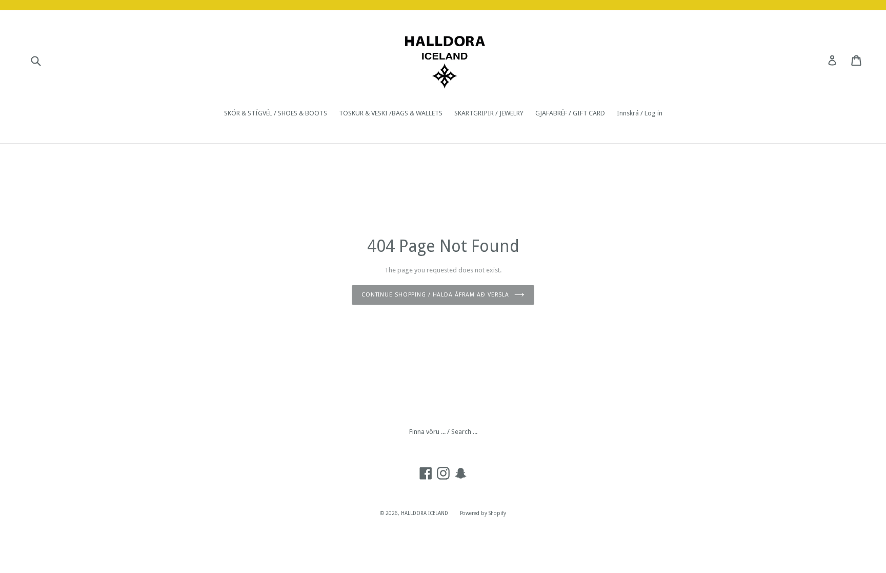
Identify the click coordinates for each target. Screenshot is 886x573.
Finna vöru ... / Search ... (443, 432)
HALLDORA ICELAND (424, 513)
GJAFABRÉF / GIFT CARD (570, 113)
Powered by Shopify (483, 513)
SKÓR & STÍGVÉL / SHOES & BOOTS (275, 113)
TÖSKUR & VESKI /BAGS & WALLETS (390, 113)
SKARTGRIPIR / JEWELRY (488, 113)
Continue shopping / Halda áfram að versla (435, 294)
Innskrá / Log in (639, 113)
